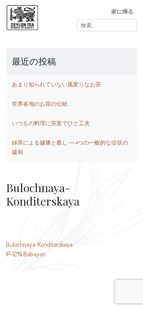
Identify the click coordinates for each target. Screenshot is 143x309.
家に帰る (122, 11)
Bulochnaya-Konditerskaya (39, 244)
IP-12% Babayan (26, 254)
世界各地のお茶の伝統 (40, 103)
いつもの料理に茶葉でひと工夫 (51, 122)
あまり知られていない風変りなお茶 (56, 84)
